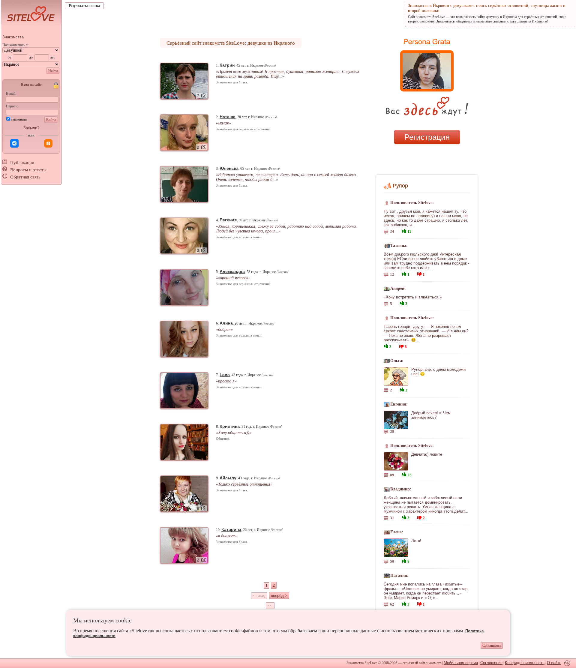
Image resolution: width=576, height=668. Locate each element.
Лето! (416, 540)
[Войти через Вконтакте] (14, 143)
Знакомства (13, 37)
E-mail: (11, 93)
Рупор (400, 186)
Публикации (22, 162)
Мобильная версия (461, 663)
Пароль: (12, 106)
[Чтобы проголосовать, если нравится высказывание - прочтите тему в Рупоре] (404, 230)
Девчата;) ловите (426, 454)
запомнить (19, 119)
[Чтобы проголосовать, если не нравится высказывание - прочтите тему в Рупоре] (419, 273)
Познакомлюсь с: (15, 45)
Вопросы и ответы (28, 169)
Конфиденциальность (524, 663)
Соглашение (491, 663)
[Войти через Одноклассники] (48, 143)
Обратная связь (25, 177)
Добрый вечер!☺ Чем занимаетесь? (431, 415)
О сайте (554, 663)
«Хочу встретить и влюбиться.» (413, 297)
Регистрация (427, 137)
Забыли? (31, 128)
